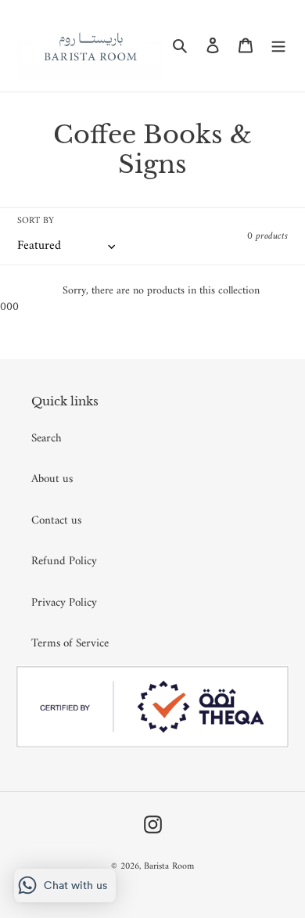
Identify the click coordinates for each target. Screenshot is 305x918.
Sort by (35, 221)
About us (52, 479)
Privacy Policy (64, 603)
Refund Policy (64, 561)
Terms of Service (70, 643)
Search (46, 438)
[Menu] (278, 46)
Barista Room (169, 867)
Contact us (56, 520)
